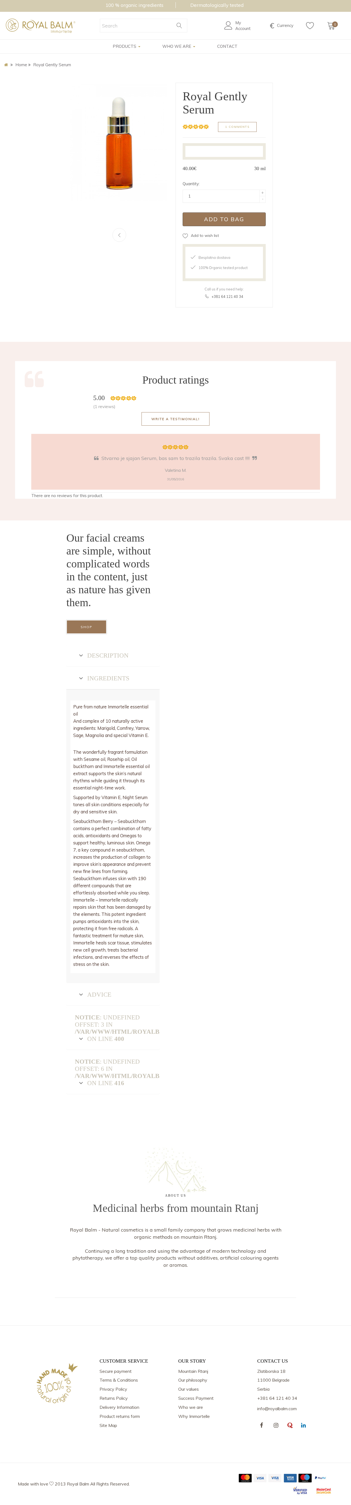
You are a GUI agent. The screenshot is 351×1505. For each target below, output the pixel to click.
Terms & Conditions (119, 1380)
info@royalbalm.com (277, 1408)
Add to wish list (205, 235)
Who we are (190, 1407)
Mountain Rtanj (193, 1371)
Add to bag (224, 219)
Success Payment (196, 1398)
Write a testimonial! (175, 419)
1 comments (237, 127)
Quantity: (191, 183)
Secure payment (116, 1371)
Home (21, 64)
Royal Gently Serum (52, 64)
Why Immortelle (194, 1416)
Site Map (108, 1425)
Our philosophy (192, 1380)
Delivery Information (119, 1407)
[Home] (6, 64)
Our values (188, 1389)
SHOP (86, 627)
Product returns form (120, 1416)
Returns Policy (114, 1398)
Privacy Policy (113, 1389)
